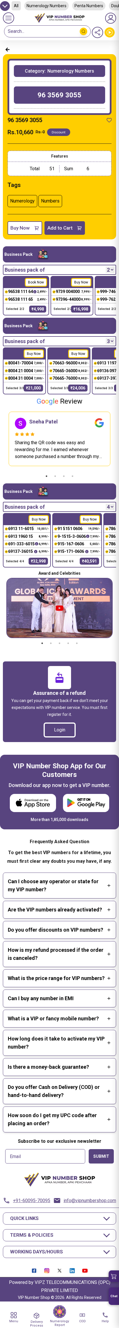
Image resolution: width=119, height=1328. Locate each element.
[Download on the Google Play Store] (86, 803)
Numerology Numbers (46, 5)
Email (15, 1156)
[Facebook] (34, 1270)
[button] (114, 1276)
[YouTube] (84, 1270)
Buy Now (20, 228)
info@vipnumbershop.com (90, 1200)
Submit (101, 1156)
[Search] (83, 31)
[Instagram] (46, 1270)
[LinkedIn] (72, 1270)
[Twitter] (59, 1270)
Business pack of (25, 270)
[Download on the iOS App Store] (33, 803)
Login (59, 730)
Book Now (36, 282)
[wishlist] (109, 120)
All (16, 5)
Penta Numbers (89, 5)
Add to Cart (59, 228)
